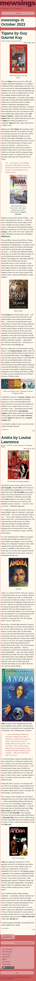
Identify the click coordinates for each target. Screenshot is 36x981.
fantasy (8, 41)
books (3, 41)
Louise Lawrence (18, 445)
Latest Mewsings (7, 949)
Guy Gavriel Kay (17, 41)
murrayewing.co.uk (6, 8)
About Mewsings (7, 951)
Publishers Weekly (28, 871)
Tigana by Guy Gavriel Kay (14, 35)
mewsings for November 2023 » (24, 943)
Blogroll (4, 959)
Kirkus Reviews (6, 880)
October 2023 (30, 42)
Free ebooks (6, 961)
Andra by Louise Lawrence (16, 439)
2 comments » (4, 429)
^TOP (33, 431)
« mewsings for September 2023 (7, 936)
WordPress (11, 978)
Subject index (6, 956)
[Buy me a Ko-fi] (8, 968)
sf (6, 445)
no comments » (5, 928)
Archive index (6, 954)
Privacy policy (6, 964)
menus (18, 13)
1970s (10, 445)
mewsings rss (18, 8)
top (17, 973)
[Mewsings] (18, 6)
